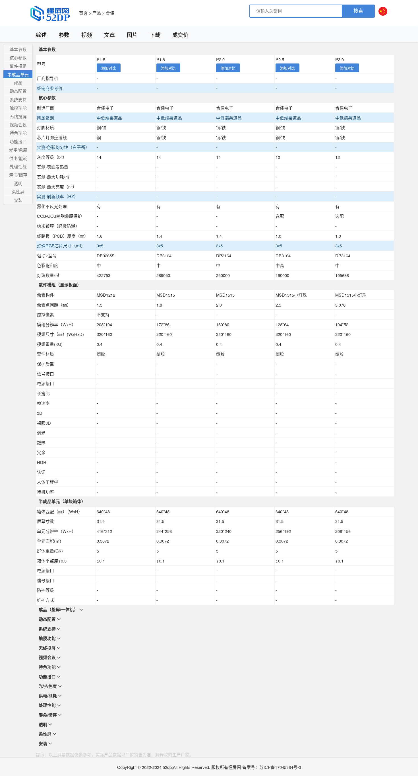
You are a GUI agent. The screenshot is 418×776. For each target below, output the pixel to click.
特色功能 (18, 133)
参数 (64, 34)
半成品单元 (18, 74)
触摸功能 (18, 108)
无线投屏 (18, 116)
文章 (109, 34)
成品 (18, 83)
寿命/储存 (18, 175)
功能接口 (18, 141)
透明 (18, 183)
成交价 (180, 34)
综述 (41, 34)
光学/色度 (18, 150)
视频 (86, 34)
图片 (132, 34)
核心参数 (18, 58)
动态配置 (18, 91)
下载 (155, 34)
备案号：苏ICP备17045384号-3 (271, 767)
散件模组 (18, 66)
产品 (96, 13)
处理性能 (18, 166)
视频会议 (18, 125)
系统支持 (18, 99)
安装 (18, 200)
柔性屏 (18, 191)
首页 (83, 13)
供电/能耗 (18, 158)
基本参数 (18, 49)
